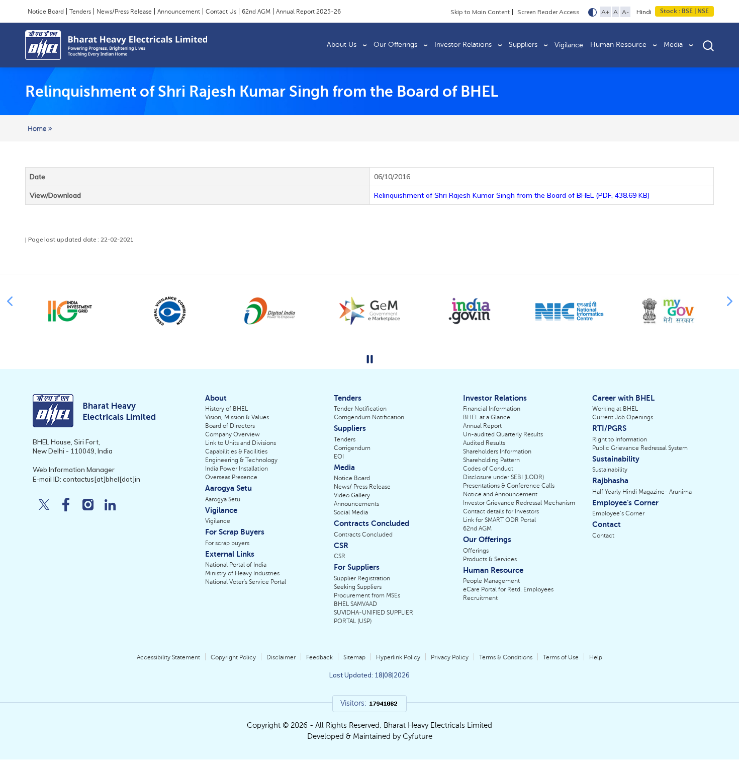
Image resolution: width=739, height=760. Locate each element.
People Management (491, 580)
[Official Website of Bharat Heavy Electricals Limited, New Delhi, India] (116, 45)
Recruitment (480, 597)
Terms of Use (561, 657)
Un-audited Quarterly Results (503, 434)
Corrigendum (352, 447)
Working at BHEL (615, 408)
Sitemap (354, 657)
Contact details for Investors (501, 511)
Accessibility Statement (168, 657)
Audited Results (484, 442)
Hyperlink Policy (398, 657)
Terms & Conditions (505, 657)
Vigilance (569, 45)
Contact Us (221, 12)
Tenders (80, 12)
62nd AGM (256, 12)
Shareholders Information (497, 451)
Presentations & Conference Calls (509, 485)
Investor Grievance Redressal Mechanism (519, 502)
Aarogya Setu (222, 499)
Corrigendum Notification (369, 417)
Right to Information (619, 439)
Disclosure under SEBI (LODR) (503, 477)
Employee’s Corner (618, 513)
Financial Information (491, 408)
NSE (702, 11)
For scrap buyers (227, 543)
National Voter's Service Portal (245, 581)
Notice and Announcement (500, 494)
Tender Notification (360, 408)
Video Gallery (352, 495)
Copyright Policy (233, 657)
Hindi (644, 12)
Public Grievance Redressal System (640, 447)
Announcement (178, 12)
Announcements (356, 503)
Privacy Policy (450, 657)
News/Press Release (124, 12)
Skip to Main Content (480, 12)
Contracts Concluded (363, 534)
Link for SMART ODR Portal (499, 519)
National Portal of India (235, 564)
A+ (605, 12)
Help (595, 657)
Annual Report (482, 425)
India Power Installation (236, 468)
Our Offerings (395, 44)
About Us (341, 44)
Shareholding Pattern (491, 460)
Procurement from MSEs (367, 595)
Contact (603, 535)
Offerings (476, 550)
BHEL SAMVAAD (355, 603)
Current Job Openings (622, 417)
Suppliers (523, 44)
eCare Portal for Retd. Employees (508, 589)
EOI (339, 456)
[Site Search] (708, 45)
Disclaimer (281, 657)
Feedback (319, 657)
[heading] (261, 92)
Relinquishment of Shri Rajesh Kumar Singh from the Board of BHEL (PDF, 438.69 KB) (512, 195)
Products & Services (490, 559)
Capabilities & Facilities (236, 451)
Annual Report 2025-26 (308, 12)
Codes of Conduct (488, 468)
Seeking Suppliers (358, 586)
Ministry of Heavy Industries (242, 573)
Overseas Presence (231, 477)
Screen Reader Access (548, 12)
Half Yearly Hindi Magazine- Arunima (642, 491)
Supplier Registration (362, 578)
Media (673, 44)
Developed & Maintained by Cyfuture (369, 736)
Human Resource (618, 44)
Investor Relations (463, 44)
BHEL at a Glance (486, 417)
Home (38, 128)
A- (625, 12)
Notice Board (46, 12)
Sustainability (609, 469)
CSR (339, 556)
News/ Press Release (362, 486)
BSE (687, 11)
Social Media (351, 512)
